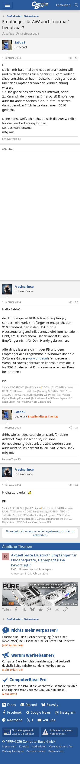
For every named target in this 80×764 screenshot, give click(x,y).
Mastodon (14, 720)
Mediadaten (39, 746)
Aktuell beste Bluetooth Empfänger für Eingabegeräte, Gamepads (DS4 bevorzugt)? (44, 560)
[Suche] (76, 5)
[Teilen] (70, 58)
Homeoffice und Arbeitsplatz (36, 569)
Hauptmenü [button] (7, 5)
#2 (76, 302)
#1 (76, 58)
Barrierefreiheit (35, 751)
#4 (76, 485)
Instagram (68, 712)
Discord (31, 705)
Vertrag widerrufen (61, 746)
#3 (76, 427)
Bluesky (52, 705)
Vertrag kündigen (12, 751)
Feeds (11, 705)
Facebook (14, 712)
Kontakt (24, 746)
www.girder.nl (37, 358)
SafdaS (10, 33)
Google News (41, 712)
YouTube (48, 720)
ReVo (14, 569)
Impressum (9, 746)
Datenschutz (56, 751)
